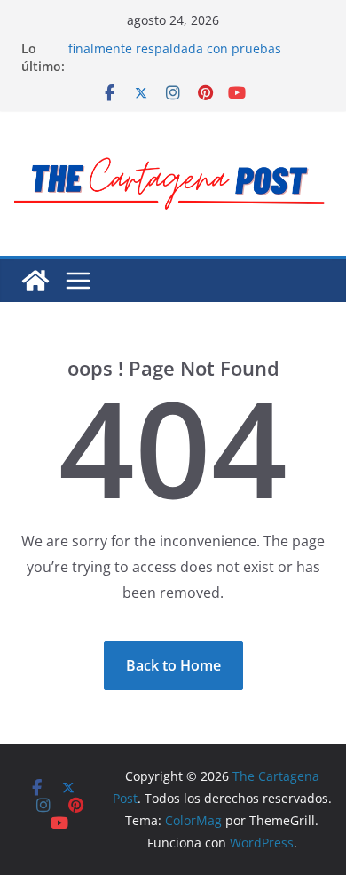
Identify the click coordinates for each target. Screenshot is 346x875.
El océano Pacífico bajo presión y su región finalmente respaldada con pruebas (194, 40)
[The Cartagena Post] (35, 280)
